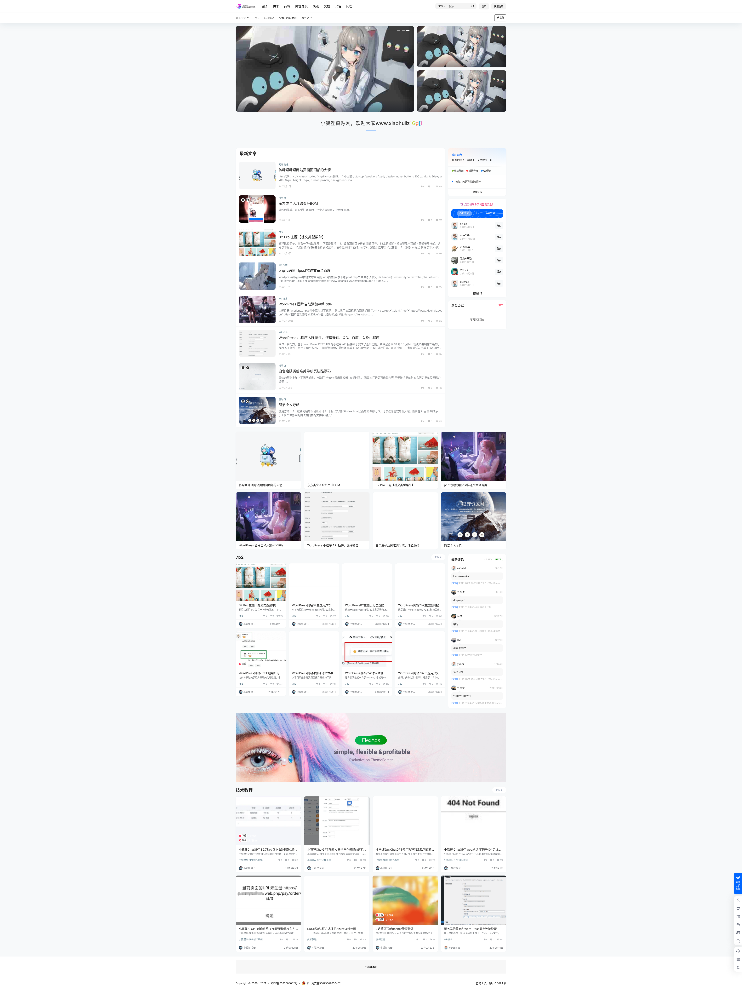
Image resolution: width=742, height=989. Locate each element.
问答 (349, 6)
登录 (484, 6)
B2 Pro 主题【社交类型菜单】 (302, 237)
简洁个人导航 (289, 405)
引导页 (282, 198)
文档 (327, 6)
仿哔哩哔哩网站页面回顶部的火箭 (305, 170)
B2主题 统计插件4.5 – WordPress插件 (485, 583)
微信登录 (459, 170)
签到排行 (477, 293)
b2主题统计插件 (473, 655)
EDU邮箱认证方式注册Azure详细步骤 (331, 929)
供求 (276, 6)
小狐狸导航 (371, 967)
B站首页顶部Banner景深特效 (395, 929)
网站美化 (284, 164)
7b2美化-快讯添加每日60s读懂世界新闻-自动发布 (491, 631)
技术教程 (312, 939)
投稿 (501, 17)
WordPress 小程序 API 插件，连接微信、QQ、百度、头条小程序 (329, 338)
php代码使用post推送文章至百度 (305, 270)
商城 (287, 6)
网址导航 (301, 6)
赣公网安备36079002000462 (324, 983)
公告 (338, 6)
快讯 (316, 6)
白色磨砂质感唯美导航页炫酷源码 (305, 371)
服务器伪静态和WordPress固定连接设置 (470, 929)
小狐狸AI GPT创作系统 (251, 860)
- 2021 (262, 983)
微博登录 (473, 170)
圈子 (265, 6)
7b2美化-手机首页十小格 (478, 607)
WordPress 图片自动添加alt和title (305, 304)
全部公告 (477, 192)
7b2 (281, 231)
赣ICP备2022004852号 (284, 983)
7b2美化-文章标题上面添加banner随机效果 (488, 703)
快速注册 (498, 6)
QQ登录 (487, 170)
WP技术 (283, 265)
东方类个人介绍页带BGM (298, 203)
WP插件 (283, 332)
